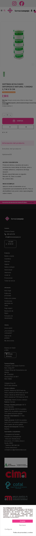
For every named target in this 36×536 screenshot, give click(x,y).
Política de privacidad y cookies (23, 532)
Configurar (8, 529)
